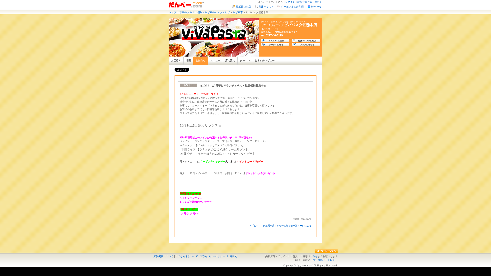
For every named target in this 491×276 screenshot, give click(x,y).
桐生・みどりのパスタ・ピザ (213, 12)
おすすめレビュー (265, 60)
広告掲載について (163, 256)
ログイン (290, 1)
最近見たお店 (243, 6)
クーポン (245, 60)
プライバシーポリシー (212, 256)
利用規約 (232, 256)
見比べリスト (266, 6)
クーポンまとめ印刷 (292, 6)
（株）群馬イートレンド (324, 260)
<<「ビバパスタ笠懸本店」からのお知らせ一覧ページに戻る (280, 225)
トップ (172, 12)
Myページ (316, 6)
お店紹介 (176, 60)
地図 (188, 60)
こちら (314, 256)
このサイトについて (186, 256)
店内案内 (230, 60)
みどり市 (238, 12)
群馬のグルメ (186, 12)
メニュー (215, 60)
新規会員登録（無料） (309, 1)
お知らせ (201, 60)
